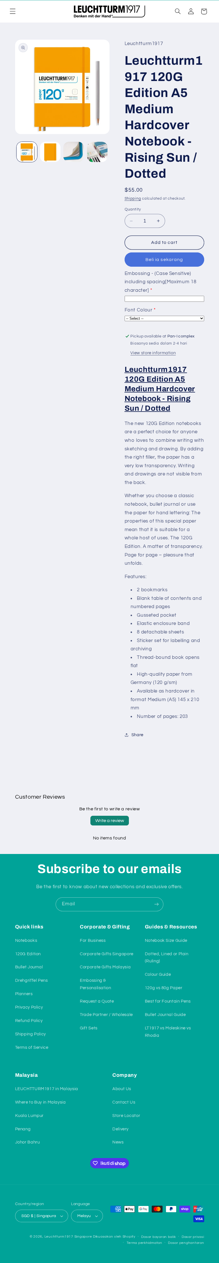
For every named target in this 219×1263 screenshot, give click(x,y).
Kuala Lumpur (29, 1116)
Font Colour (139, 310)
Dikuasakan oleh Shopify (114, 1236)
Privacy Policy (29, 1007)
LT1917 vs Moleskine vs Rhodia (168, 1032)
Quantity (133, 209)
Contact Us (123, 1102)
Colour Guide (158, 974)
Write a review (109, 820)
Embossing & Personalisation (95, 984)
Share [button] (137, 735)
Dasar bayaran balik (158, 1236)
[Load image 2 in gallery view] (50, 152)
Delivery (120, 1129)
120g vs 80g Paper (163, 988)
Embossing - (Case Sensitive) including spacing (160, 282)
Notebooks (26, 940)
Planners (24, 994)
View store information (153, 353)
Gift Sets (89, 1028)
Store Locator (126, 1116)
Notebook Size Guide (166, 940)
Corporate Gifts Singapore (106, 954)
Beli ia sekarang (164, 259)
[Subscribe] (156, 904)
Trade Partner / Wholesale (106, 1015)
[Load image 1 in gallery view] (27, 152)
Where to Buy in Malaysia (40, 1102)
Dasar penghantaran (186, 1242)
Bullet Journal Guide (165, 1015)
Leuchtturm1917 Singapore (68, 1236)
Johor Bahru (27, 1142)
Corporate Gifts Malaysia (105, 967)
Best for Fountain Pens (168, 1001)
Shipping (133, 199)
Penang (23, 1129)
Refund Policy (29, 1021)
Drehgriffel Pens (31, 980)
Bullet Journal (29, 967)
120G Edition (28, 954)
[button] (12, 11)
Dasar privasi (193, 1236)
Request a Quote (97, 1001)
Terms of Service (31, 1047)
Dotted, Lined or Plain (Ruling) (166, 958)
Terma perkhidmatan (144, 1242)
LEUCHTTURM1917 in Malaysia (46, 1089)
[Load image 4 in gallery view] (97, 152)
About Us (121, 1089)
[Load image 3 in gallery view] (73, 152)
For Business (93, 940)
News (118, 1142)
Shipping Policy (30, 1034)
